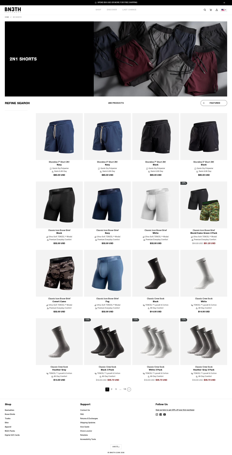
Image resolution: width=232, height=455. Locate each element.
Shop (98, 10)
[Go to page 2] (129, 389)
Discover (112, 10)
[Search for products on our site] (205, 9)
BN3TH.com (115, 452)
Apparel (8, 427)
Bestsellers (9, 410)
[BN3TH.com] (13, 10)
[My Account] (216, 9)
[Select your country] (223, 10)
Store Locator (86, 431)
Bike (6, 423)
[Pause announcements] (224, 2)
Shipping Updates (87, 423)
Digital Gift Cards (12, 435)
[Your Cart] (211, 9)
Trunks (7, 418)
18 (125, 389)
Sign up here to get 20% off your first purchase (175, 410)
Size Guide (84, 427)
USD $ (115, 446)
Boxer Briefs (10, 414)
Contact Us (85, 410)
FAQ (82, 414)
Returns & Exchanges (89, 418)
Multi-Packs (10, 431)
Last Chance (129, 10)
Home (7, 17)
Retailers (84, 435)
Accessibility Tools (88, 439)
